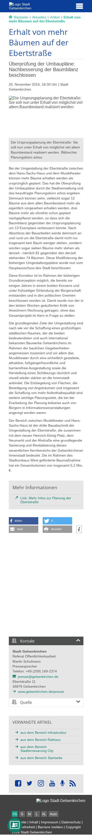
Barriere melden (50, 827)
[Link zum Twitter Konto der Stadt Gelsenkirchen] (29, 783)
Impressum (49, 822)
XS (15, 814)
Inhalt (33, 822)
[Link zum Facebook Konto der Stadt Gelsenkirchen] (18, 783)
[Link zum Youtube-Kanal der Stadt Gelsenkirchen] (52, 783)
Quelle (25, 702)
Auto (53, 814)
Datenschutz (71, 822)
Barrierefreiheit (23, 827)
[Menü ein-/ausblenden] (79, 6)
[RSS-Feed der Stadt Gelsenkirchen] (72, 783)
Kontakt (27, 641)
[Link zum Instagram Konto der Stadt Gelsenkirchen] (40, 783)
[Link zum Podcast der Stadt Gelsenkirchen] (62, 783)
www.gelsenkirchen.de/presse (41, 692)
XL (44, 814)
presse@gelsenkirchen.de (38, 677)
